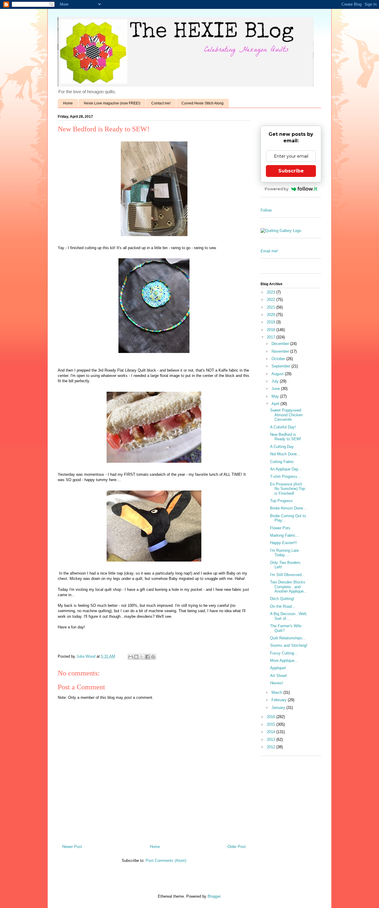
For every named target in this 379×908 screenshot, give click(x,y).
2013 (271, 739)
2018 (271, 330)
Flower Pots (280, 528)
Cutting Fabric (282, 461)
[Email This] (131, 657)
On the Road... (282, 606)
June (276, 388)
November (281, 351)
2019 (271, 322)
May (276, 396)
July (276, 381)
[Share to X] (142, 657)
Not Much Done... (285, 454)
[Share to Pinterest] (153, 657)
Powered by (276, 188)
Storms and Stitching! (288, 645)
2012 (271, 747)
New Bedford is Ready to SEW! (285, 436)
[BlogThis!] (136, 657)
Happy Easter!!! (283, 543)
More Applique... (284, 660)
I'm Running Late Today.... (284, 552)
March (277, 692)
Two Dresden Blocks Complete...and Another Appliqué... (288, 586)
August (278, 374)
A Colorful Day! (283, 427)
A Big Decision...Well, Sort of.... (288, 616)
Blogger (214, 896)
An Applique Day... (286, 469)
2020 (271, 314)
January (279, 707)
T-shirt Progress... (285, 476)
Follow (266, 210)
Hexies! (276, 683)
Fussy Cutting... (284, 653)
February (280, 700)
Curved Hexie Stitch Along (203, 103)
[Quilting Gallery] (281, 230)
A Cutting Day (282, 446)
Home (68, 103)
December (281, 343)
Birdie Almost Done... (288, 508)
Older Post (236, 846)
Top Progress (281, 501)
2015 (271, 724)
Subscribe (291, 171)
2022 (271, 299)
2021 (271, 307)
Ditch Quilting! (282, 598)
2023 (271, 292)
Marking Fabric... (284, 535)
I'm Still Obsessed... (287, 574)
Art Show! (278, 675)
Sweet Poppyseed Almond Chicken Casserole (286, 415)
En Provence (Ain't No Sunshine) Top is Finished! (287, 489)
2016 (271, 717)
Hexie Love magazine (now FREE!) (112, 103)
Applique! (278, 668)
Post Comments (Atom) (166, 860)
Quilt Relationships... (288, 638)
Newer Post (72, 846)
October (279, 359)
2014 (271, 732)
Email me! (269, 251)
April (276, 403)
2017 (271, 337)
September (281, 366)
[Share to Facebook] (147, 657)
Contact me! (161, 103)
